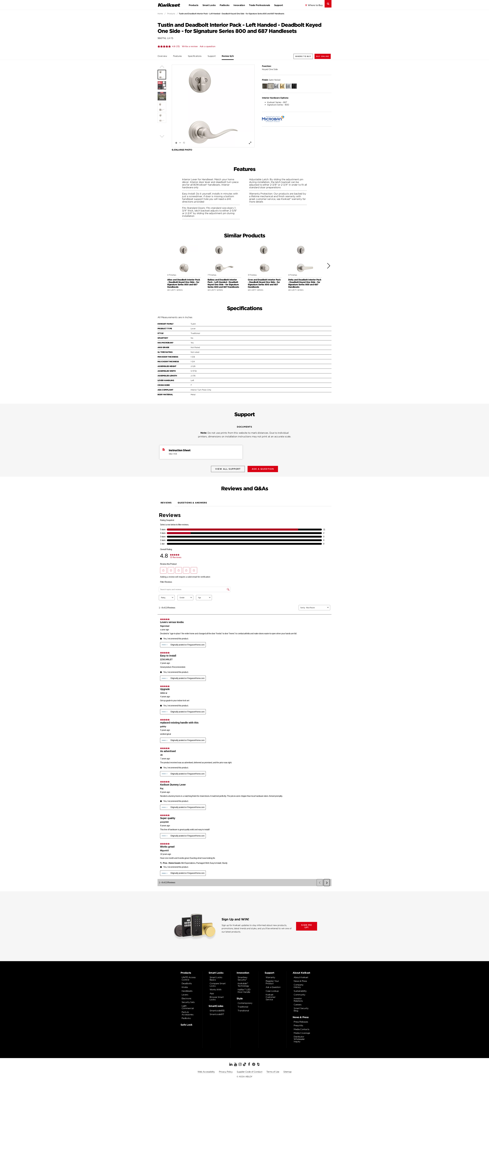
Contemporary (245, 1003)
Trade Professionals (259, 5)
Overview (162, 56)
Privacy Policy (226, 1072)
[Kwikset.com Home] (169, 5)
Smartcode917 (217, 1014)
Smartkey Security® (242, 978)
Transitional (243, 1010)
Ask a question (207, 46)
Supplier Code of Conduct (249, 1072)
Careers (297, 1004)
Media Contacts (301, 1029)
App (212, 993)
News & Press (300, 981)
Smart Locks (209, 5)
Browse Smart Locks (217, 998)
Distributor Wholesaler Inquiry (299, 1039)
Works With (215, 989)
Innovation (239, 5)
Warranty (270, 977)
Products (193, 5)
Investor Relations (298, 999)
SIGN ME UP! (306, 926)
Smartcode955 (217, 1010)
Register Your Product (272, 982)
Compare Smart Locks (218, 984)
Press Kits (298, 1025)
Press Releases (301, 1022)
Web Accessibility (206, 1072)
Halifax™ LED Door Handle (244, 990)
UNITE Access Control (188, 978)
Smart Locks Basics (216, 978)
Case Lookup (272, 991)
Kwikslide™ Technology (243, 984)
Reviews (166, 503)
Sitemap (287, 1072)
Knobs (185, 987)
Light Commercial (188, 1007)
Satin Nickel (271, 80)
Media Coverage (302, 1033)
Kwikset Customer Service (270, 997)
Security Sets (188, 1002)
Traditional (243, 1007)
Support (278, 5)
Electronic (187, 998)
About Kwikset (301, 977)
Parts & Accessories (187, 1013)
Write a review (190, 46)
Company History (298, 986)
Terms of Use (272, 1072)
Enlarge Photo (183, 150)
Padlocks (224, 5)
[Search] (328, 4)
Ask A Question (263, 469)
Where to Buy (315, 5)
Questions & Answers (192, 503)
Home (160, 14)
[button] (323, 56)
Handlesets (187, 991)
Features (177, 56)
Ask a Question (273, 987)
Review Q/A (228, 56)
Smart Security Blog (301, 1009)
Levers (185, 994)
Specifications (194, 56)
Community (299, 994)
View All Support (228, 469)
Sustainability (300, 991)
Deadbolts (187, 983)
